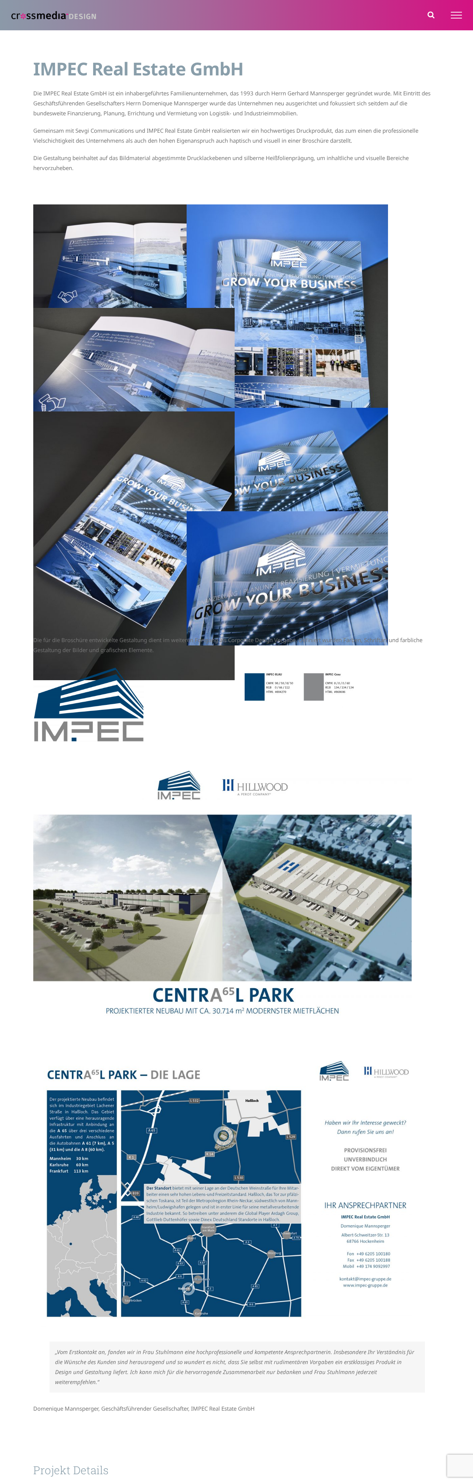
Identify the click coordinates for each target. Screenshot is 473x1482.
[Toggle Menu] (456, 15)
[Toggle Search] (431, 14)
